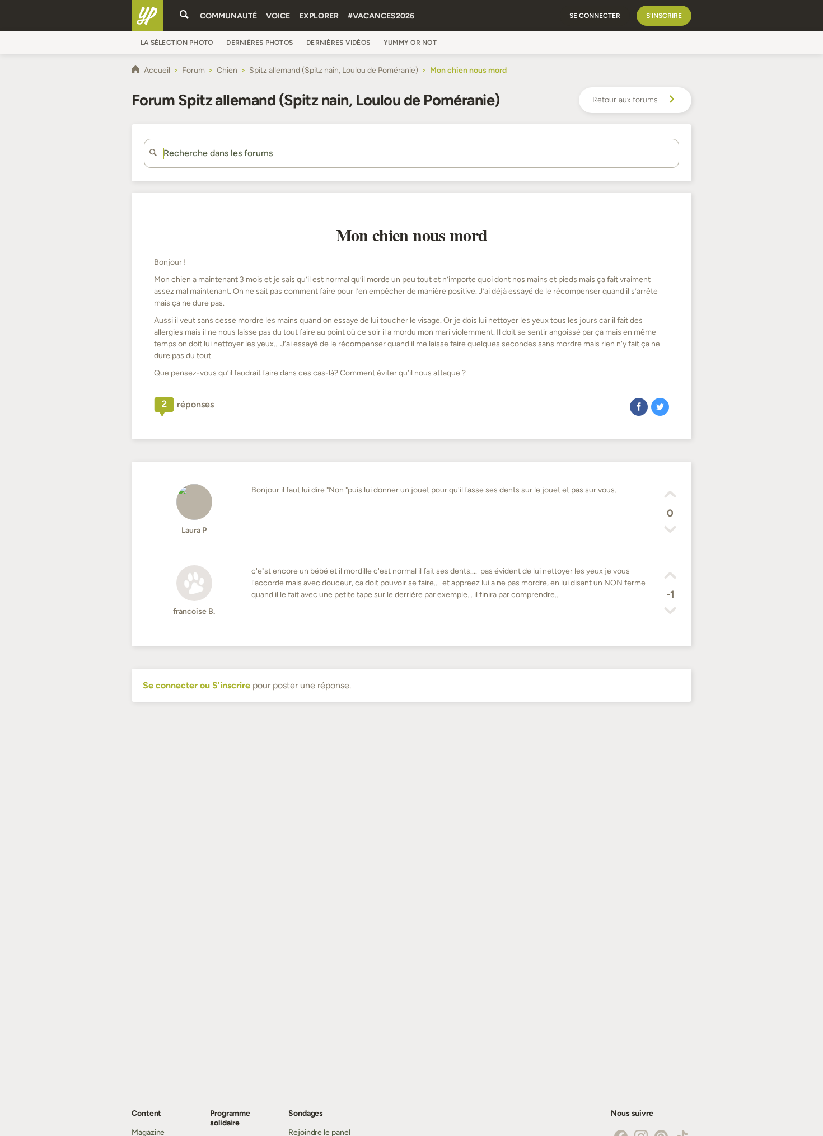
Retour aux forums (625, 100)
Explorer (319, 16)
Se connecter (594, 16)
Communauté (228, 16)
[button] (639, 406)
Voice (278, 16)
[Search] (184, 16)
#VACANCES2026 (381, 16)
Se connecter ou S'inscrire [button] (196, 685)
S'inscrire (664, 16)
